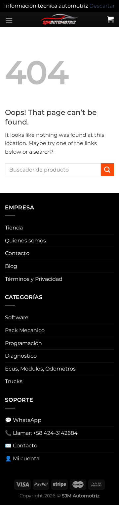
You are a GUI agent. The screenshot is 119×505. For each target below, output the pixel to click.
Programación (23, 343)
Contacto (17, 253)
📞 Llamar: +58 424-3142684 (41, 433)
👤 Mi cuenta (22, 458)
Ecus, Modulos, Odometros (40, 369)
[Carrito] (110, 19)
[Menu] (9, 20)
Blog (11, 266)
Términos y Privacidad (33, 279)
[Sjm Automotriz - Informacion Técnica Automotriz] (59, 19)
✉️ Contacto (21, 445)
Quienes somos (25, 240)
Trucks (13, 381)
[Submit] (107, 169)
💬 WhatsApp (23, 420)
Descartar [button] (102, 6)
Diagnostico (21, 356)
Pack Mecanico (25, 330)
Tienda (14, 228)
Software (16, 317)
